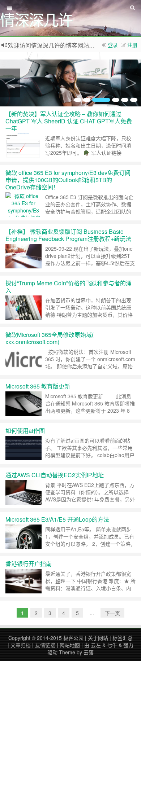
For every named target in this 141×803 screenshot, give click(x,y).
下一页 (112, 612)
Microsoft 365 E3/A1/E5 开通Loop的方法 (57, 519)
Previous (10, 83)
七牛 (112, 645)
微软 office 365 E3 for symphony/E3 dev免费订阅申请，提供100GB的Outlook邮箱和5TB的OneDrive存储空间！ (68, 179)
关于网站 (98, 637)
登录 (113, 44)
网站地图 (70, 645)
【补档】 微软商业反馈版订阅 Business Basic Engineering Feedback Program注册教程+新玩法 (68, 235)
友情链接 (45, 645)
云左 (96, 645)
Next (131, 83)
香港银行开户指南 (28, 564)
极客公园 (73, 637)
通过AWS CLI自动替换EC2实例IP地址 (54, 475)
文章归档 (20, 645)
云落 (89, 652)
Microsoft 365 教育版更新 (37, 386)
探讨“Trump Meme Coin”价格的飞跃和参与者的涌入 (68, 286)
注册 (132, 44)
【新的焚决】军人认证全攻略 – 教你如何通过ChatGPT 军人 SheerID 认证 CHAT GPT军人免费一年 (68, 121)
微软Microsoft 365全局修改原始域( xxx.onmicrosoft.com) (49, 338)
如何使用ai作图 (25, 430)
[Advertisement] (70, 731)
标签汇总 (122, 637)
